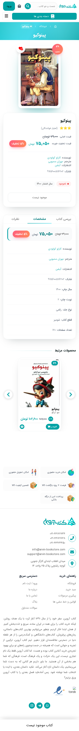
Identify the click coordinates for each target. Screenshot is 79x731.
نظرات (15, 219)
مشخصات (39, 219)
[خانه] (56, 26)
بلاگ (34, 602)
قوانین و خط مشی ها (64, 602)
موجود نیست (39, 197)
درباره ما (33, 589)
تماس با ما (31, 596)
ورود (9, 6)
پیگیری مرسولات (67, 596)
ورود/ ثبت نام (30, 583)
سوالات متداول (29, 608)
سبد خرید (71, 589)
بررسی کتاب (63, 219)
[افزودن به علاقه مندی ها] (20, 48)
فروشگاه (43, 26)
